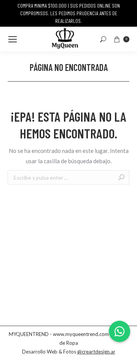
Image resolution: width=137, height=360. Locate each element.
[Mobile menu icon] (13, 39)
